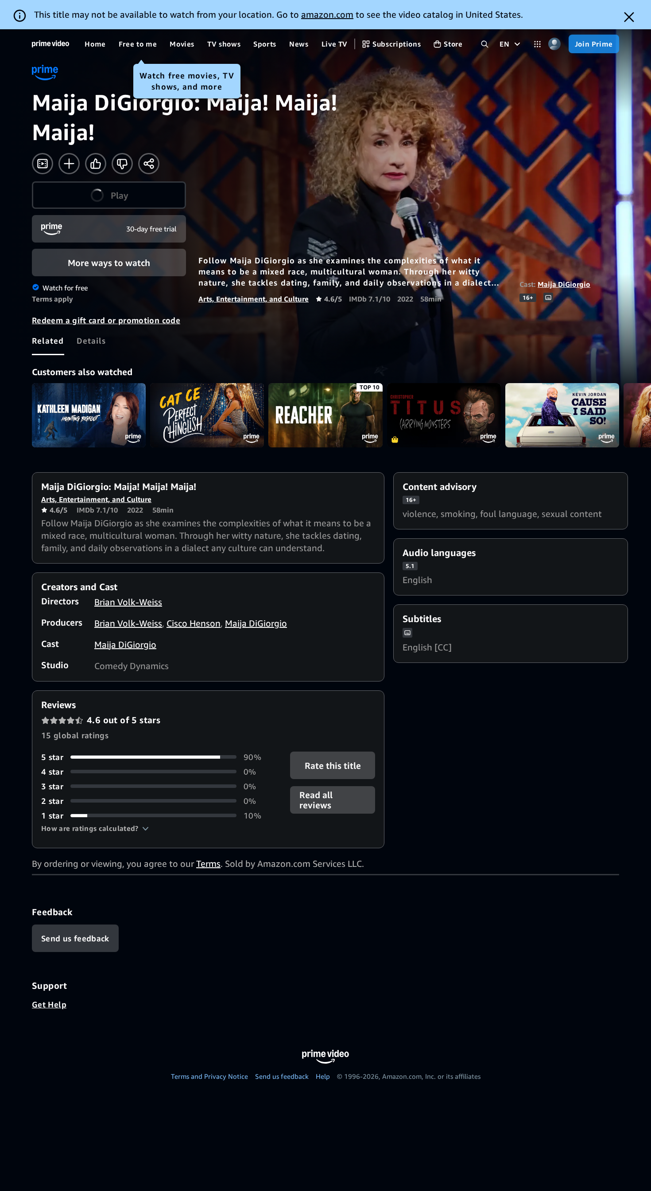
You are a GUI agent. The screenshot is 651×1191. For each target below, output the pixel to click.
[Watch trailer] (42, 163)
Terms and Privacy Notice (209, 1076)
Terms (208, 863)
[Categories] (537, 44)
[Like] (95, 163)
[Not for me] (122, 163)
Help (323, 1076)
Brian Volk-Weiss (128, 602)
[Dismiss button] (629, 17)
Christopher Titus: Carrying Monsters (444, 415)
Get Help (49, 1004)
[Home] (50, 43)
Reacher (325, 415)
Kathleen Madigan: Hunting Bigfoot (89, 415)
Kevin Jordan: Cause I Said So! (562, 415)
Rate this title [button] (332, 765)
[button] (95, 828)
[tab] (48, 340)
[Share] (148, 163)
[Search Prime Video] (484, 44)
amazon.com (327, 14)
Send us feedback (282, 1076)
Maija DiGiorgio (564, 284)
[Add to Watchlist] (69, 163)
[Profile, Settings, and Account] (554, 44)
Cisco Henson (194, 623)
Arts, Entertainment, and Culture (253, 298)
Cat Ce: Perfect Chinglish (207, 415)
